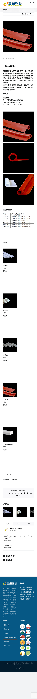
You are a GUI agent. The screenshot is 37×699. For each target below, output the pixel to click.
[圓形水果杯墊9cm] (28, 648)
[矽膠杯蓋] (22, 648)
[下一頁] (33, 511)
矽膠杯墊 (6, 629)
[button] (18, 556)
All (4, 239)
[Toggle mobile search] (30, 2)
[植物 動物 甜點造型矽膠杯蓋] (28, 642)
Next (31, 14)
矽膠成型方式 (8, 546)
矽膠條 (5, 242)
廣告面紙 (6, 641)
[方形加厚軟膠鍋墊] (28, 653)
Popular (8, 523)
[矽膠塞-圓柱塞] (22, 626)
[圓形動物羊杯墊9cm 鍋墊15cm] (22, 653)
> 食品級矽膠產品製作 (27, 590)
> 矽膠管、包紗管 (25, 594)
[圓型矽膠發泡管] (22, 637)
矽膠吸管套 (7, 633)
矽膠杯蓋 (6, 625)
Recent (18, 523)
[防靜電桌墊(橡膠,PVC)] (28, 637)
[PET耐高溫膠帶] (22, 632)
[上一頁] (4, 511)
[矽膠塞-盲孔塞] (28, 632)
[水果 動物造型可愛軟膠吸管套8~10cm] (22, 642)
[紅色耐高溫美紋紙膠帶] (28, 626)
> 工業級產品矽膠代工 (27, 587)
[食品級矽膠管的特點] (6, 528)
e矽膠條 (5, 311)
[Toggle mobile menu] (33, 2)
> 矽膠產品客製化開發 (27, 592)
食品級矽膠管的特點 (16, 528)
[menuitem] (18, 239)
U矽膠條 (5, 355)
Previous (25, 14)
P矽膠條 (5, 400)
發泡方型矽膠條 (8, 444)
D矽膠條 (5, 266)
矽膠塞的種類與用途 (10, 637)
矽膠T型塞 (7, 645)
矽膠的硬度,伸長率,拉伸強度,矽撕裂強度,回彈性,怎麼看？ (18, 537)
